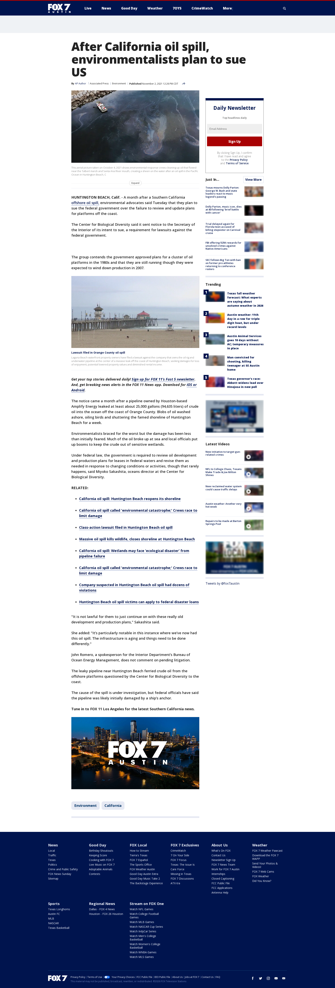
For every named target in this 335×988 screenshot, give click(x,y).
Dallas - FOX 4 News (102, 909)
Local (51, 850)
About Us (220, 845)
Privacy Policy (239, 160)
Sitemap (53, 878)
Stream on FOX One (147, 903)
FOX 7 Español (139, 860)
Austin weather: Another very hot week (223, 505)
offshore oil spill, (85, 202)
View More (253, 179)
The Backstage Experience (146, 883)
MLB (51, 918)
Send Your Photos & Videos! (265, 865)
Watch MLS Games (142, 957)
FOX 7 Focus (178, 860)
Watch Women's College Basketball (145, 945)
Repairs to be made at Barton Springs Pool (223, 522)
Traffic (52, 855)
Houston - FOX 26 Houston (106, 914)
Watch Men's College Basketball (143, 937)
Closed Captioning (223, 878)
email (284, 978)
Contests (94, 874)
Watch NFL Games (141, 909)
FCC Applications (222, 888)
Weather (259, 845)
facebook (253, 978)
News (53, 845)
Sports (54, 903)
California (113, 805)
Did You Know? (261, 881)
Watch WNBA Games (143, 952)
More (227, 8)
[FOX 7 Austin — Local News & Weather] (61, 8)
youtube (276, 978)
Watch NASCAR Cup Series (146, 926)
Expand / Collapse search (284, 8)
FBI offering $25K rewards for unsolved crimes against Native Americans (223, 245)
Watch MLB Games (142, 922)
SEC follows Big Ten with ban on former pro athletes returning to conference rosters (223, 264)
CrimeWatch (178, 850)
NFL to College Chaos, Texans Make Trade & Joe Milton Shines (223, 472)
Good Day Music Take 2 (145, 878)
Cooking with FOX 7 (101, 860)
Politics (52, 864)
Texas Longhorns (59, 909)
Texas (52, 860)
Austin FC (54, 914)
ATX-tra (175, 883)
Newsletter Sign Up (224, 860)
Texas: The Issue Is (183, 864)
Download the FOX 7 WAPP (265, 857)
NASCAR (53, 923)
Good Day (97, 845)
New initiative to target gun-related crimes (223, 453)
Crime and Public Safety (63, 869)
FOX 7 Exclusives (185, 845)
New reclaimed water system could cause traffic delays (223, 487)
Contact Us (218, 855)
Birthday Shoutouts (101, 850)
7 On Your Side (180, 855)
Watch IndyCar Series (143, 931)
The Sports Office (141, 864)
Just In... (212, 179)
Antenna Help (220, 892)
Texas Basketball (58, 928)
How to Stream (139, 850)
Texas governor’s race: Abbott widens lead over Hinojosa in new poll (245, 382)
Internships (218, 874)
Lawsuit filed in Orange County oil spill (98, 352)
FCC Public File (221, 883)
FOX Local (138, 845)
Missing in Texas (181, 874)
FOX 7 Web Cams (263, 871)
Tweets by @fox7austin (222, 583)
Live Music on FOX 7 (102, 864)
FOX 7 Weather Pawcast (267, 850)
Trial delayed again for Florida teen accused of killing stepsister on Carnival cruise (222, 228)
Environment (119, 83)
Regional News (102, 903)
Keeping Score (98, 855)
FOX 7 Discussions (182, 878)
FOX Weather (260, 876)
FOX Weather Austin (142, 869)
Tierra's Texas (138, 855)
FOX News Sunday (59, 874)
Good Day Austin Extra (144, 874)
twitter (260, 978)
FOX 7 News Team (223, 864)
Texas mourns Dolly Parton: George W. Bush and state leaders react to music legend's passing (222, 192)
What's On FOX (221, 850)
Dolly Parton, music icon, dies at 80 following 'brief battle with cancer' (223, 209)
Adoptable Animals (100, 869)
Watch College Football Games (144, 915)
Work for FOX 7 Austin (225, 869)
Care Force (177, 869)
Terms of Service (237, 163)
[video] (254, 455)
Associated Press (99, 83)
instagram (268, 978)
